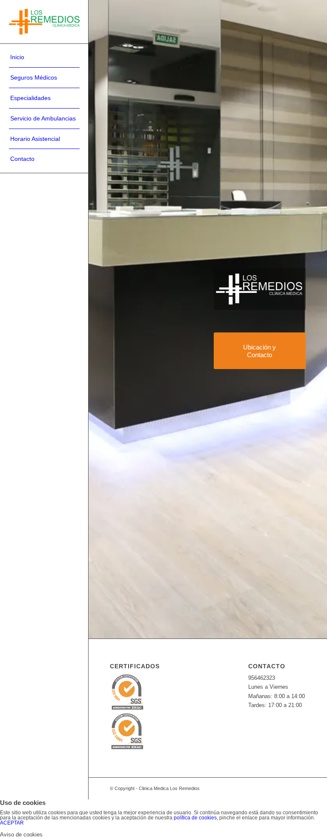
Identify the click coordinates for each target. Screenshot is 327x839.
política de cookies (195, 818)
